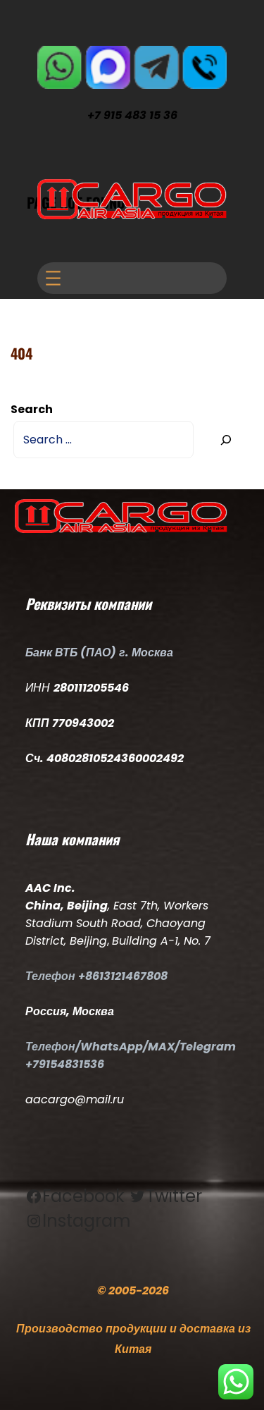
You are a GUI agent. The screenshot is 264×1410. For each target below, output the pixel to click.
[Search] (226, 439)
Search (32, 409)
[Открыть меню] (53, 278)
